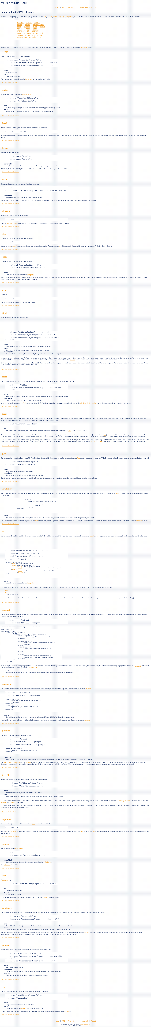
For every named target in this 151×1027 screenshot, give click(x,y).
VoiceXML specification (12, 762)
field (42, 27)
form (28, 29)
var (40, 37)
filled (20, 29)
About (93, 8)
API (63, 8)
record (39, 33)
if (28, 31)
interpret (23, 1008)
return (31, 35)
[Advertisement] (7, 32)
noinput (36, 31)
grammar (21, 31)
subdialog (22, 37)
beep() (3, 802)
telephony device (27, 94)
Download (84, 8)
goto (35, 29)
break (19, 25)
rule (39, 35)
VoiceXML (72, 8)
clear (27, 25)
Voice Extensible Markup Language (58, 16)
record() (13, 802)
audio (29, 23)
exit (35, 27)
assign (20, 23)
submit (32, 37)
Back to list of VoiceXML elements (10, 82)
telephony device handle (88, 403)
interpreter (28, 79)
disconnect (38, 25)
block (37, 23)
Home (57, 8)
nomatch (21, 33)
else (19, 27)
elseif (27, 27)
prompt (30, 33)
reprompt (21, 35)
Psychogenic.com (85, 1024)
